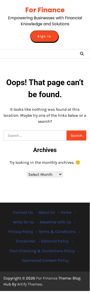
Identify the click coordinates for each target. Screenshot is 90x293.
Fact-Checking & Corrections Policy (42, 250)
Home (66, 212)
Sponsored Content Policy (45, 260)
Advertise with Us (55, 222)
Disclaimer (26, 241)
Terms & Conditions (57, 231)
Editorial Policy (54, 241)
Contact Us (23, 212)
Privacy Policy (20, 231)
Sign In (44, 36)
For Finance (45, 10)
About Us (47, 212)
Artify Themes (29, 284)
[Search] (81, 53)
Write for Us (23, 222)
